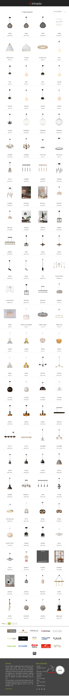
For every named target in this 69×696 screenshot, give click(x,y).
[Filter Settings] (34, 7)
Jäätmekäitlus (8, 689)
